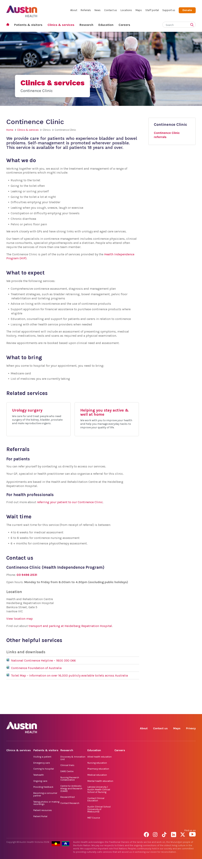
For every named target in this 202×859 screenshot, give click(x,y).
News (97, 10)
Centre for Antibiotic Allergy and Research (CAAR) (71, 788)
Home (9, 25)
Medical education (97, 774)
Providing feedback (43, 787)
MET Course (93, 817)
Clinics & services (61, 25)
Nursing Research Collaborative (69, 778)
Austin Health (21, 10)
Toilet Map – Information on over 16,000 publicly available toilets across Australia (69, 675)
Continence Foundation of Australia (36, 668)
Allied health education (99, 756)
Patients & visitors (28, 25)
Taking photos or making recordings (46, 803)
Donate (187, 10)
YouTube (192, 709)
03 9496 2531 (27, 575)
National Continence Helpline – (33, 660)
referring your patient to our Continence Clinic (70, 502)
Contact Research (69, 803)
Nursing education (97, 762)
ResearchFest (67, 797)
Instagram (156, 709)
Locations (126, 10)
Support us (168, 10)
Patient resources (42, 810)
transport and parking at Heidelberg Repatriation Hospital (70, 626)
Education (105, 25)
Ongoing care (40, 781)
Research (86, 25)
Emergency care (41, 762)
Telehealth (38, 774)
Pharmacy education (98, 768)
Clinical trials (67, 765)
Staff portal (152, 10)
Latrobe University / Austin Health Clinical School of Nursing (98, 789)
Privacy (191, 728)
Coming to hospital (43, 768)
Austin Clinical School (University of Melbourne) (99, 809)
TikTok (165, 709)
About (73, 10)
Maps (139, 10)
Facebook (147, 709)
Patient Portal (40, 816)
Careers (124, 25)
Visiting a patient (42, 756)
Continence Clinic (170, 124)
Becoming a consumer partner (45, 794)
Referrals (86, 10)
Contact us (110, 10)
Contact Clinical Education (95, 799)
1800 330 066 (66, 660)
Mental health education (100, 781)
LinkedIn (174, 709)
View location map (19, 618)
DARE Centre (66, 771)
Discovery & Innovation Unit (72, 758)
